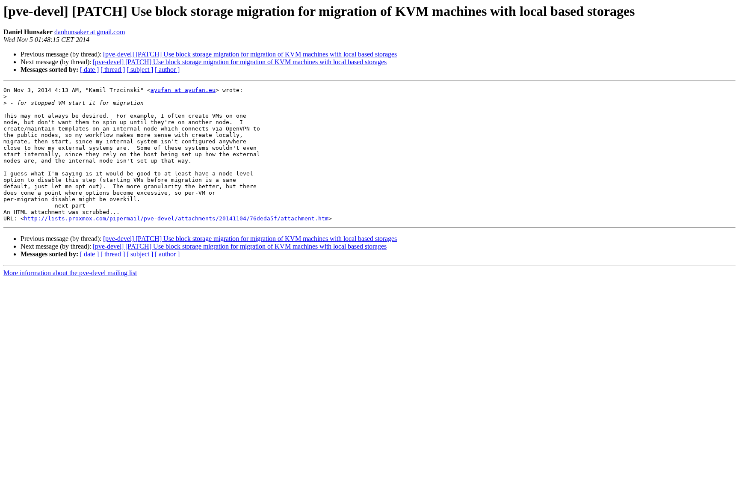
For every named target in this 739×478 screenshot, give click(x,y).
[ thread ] (113, 69)
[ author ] (167, 69)
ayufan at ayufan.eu (183, 90)
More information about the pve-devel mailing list (70, 272)
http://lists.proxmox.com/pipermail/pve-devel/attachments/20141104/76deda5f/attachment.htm (176, 218)
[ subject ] (140, 69)
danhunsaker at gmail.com (89, 32)
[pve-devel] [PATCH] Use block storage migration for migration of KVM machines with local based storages (250, 54)
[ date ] (89, 69)
